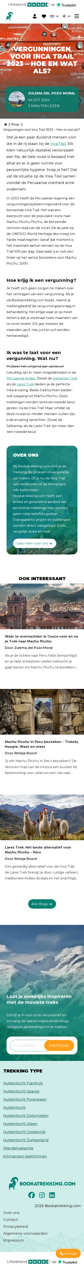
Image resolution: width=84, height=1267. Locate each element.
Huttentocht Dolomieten (26, 1115)
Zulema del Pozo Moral (51, 93)
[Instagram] (42, 1196)
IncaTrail (58, 144)
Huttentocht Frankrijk (23, 1083)
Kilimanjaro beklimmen (25, 1156)
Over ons (11, 1213)
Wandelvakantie (18, 1148)
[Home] (5, 124)
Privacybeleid (15, 1226)
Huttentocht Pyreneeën (25, 1099)
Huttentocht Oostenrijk (24, 1132)
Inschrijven (59, 1045)
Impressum (13, 1240)
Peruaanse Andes (21, 378)
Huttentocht (14, 1107)
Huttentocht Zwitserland (26, 1140)
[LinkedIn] (52, 1196)
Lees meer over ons (32, 543)
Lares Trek (25, 384)
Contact (10, 1219)
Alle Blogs (39, 904)
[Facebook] (32, 1196)
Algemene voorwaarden (25, 1233)
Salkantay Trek (65, 378)
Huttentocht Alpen (20, 1124)
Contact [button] (70, 1253)
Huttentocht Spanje (21, 1091)
